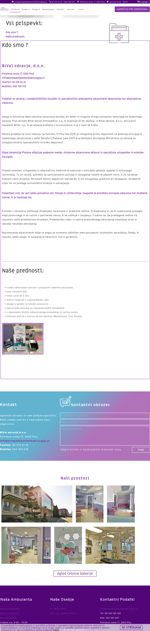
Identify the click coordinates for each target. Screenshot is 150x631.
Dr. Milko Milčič (58, 609)
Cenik (81, 9)
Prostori (60, 9)
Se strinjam (131, 627)
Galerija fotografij (10, 609)
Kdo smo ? (12, 32)
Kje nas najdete (8, 618)
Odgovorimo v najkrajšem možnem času (91, 449)
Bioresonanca (48, 9)
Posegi (35, 9)
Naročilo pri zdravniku (132, 9)
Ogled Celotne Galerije (75, 573)
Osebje (25, 9)
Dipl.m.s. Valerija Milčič (63, 613)
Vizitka (14, 9)
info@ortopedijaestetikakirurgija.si (30, 2)
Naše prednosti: (15, 36)
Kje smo (70, 9)
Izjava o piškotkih (9, 613)
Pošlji (141, 449)
